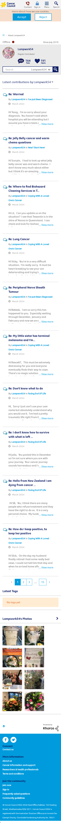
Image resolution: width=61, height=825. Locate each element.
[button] (22, 17)
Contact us (8, 749)
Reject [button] (43, 17)
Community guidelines (14, 797)
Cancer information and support (19, 765)
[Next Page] (49, 582)
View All (30, 618)
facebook (5, 740)
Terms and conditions (13, 773)
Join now (7, 785)
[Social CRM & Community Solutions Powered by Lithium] (50, 727)
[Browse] (47, 4)
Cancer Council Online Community (8, 4)
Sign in (37, 7)
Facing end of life (37, 393)
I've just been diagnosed (40, 99)
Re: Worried (16, 94)
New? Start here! (36, 147)
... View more (46, 124)
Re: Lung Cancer (19, 239)
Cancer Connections (4, 35)
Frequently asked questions (16, 793)
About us (7, 760)
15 (42, 582)
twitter (13, 740)
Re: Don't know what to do (25, 388)
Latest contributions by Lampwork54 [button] (27, 82)
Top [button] (4, 726)
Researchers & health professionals (20, 769)
